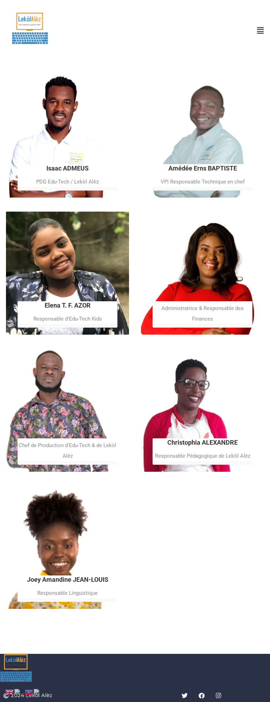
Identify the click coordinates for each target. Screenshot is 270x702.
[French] (19, 692)
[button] (260, 30)
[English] (9, 692)
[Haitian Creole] (29, 692)
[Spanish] (39, 692)
